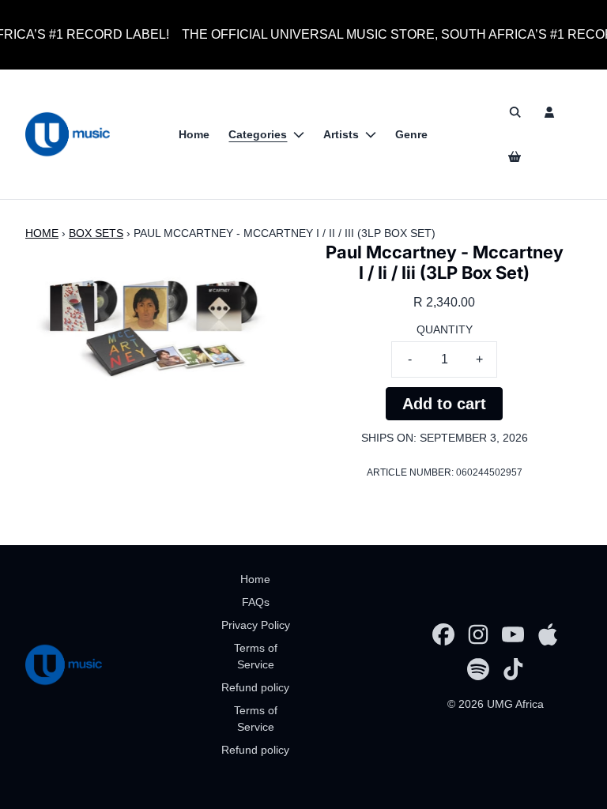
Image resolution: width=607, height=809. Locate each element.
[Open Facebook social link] (443, 634)
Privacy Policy (255, 625)
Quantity (445, 329)
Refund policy (255, 687)
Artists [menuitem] (341, 134)
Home (41, 233)
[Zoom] (150, 314)
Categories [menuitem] (257, 134)
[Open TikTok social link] (513, 669)
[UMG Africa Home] (67, 134)
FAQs (256, 602)
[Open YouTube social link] (513, 634)
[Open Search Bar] (514, 112)
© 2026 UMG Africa (495, 704)
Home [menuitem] (194, 134)
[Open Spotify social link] (478, 669)
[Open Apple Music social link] (547, 634)
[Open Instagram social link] (478, 634)
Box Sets (96, 233)
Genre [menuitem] (411, 134)
